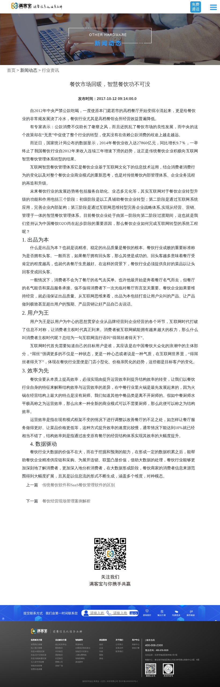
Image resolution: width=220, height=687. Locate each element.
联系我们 (119, 651)
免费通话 (195, 6)
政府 (101, 644)
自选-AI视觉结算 (38, 651)
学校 (101, 651)
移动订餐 (136, 648)
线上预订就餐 (36, 648)
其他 (101, 658)
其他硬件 (79, 662)
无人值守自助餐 (37, 662)
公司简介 (119, 644)
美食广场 (59, 666)
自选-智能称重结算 (38, 658)
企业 (101, 648)
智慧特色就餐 (36, 669)
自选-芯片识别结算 (38, 655)
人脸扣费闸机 (81, 655)
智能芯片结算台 (82, 651)
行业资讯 (50, 70)
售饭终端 (79, 644)
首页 (11, 70)
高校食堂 (59, 655)
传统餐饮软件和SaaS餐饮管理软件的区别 (78, 485)
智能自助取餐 (36, 666)
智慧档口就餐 (36, 644)
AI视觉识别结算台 (82, 648)
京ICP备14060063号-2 (128, 681)
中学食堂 (59, 651)
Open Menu (213, 7)
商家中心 (136, 644)
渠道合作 (119, 648)
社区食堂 (59, 658)
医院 (101, 655)
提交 (133, 613)
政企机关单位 (61, 644)
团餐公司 (59, 662)
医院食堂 (59, 648)
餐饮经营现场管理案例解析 (66, 501)
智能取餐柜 (80, 658)
